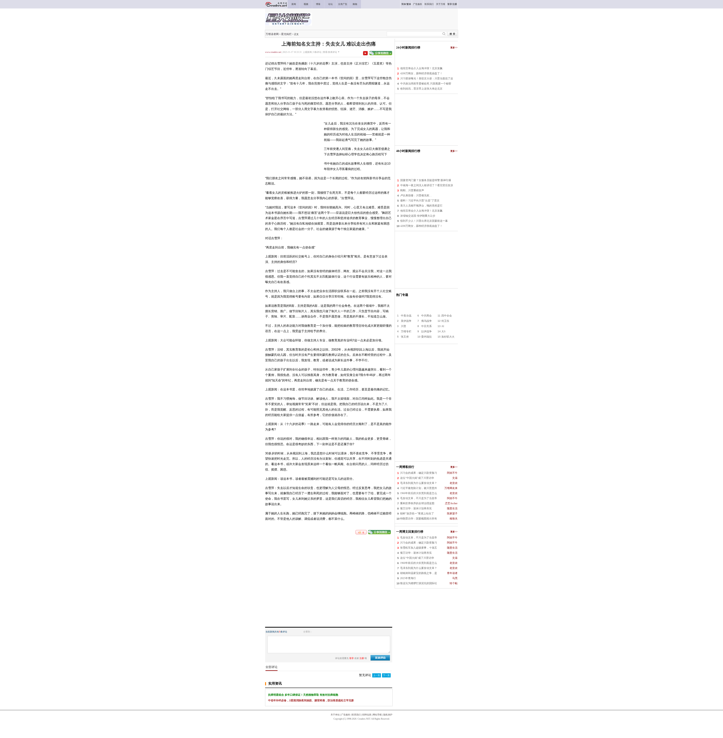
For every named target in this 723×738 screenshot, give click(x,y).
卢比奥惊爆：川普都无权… (416, 195)
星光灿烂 (286, 34)
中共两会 (426, 315)
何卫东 (445, 321)
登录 (449, 4)
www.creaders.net (273, 52)
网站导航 (377, 714)
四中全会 (446, 315)
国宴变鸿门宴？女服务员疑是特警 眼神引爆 (425, 180)
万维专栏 (406, 331)
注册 (454, 4)
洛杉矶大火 (448, 336)
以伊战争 (426, 331)
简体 (403, 4)
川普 (403, 326)
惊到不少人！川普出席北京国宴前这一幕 (424, 220)
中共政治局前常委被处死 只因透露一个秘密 (425, 83)
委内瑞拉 (426, 336)
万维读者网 (272, 34)
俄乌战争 (426, 321)
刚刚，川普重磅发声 (412, 190)
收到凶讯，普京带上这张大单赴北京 (421, 88)
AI (442, 326)
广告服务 (345, 714)
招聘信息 (366, 714)
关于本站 (335, 714)
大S (443, 331)
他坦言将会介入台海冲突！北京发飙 (421, 68)
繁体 (408, 4)
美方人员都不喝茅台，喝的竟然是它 (421, 205)
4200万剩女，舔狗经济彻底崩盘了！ (421, 73)
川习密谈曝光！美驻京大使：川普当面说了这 (426, 78)
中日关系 (426, 326)
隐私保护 (387, 714)
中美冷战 (406, 315)
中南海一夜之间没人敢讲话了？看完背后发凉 (426, 185)
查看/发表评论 (330, 52)
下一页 (386, 675)
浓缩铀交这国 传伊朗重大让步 (417, 215)
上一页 (376, 675)
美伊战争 (406, 321)
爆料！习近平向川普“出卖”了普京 (419, 200)
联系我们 (356, 714)
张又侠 (405, 336)
